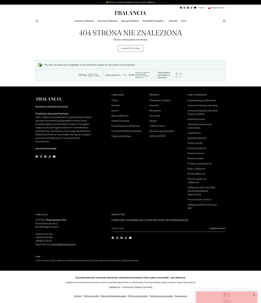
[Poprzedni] (99, 2)
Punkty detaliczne (197, 148)
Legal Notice (194, 132)
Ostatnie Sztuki (157, 125)
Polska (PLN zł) (217, 8)
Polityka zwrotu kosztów (161, 296)
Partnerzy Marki (196, 158)
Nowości (154, 105)
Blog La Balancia (119, 115)
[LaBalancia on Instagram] (184, 7)
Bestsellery (155, 110)
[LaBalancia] (130, 13)
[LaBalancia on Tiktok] (191, 7)
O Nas (114, 100)
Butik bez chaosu (196, 119)
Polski (201, 8)
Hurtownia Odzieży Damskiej (126, 131)
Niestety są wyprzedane (162, 131)
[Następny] (162, 2)
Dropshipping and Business (125, 125)
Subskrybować (217, 228)
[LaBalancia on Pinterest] (188, 7)
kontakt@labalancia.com (63, 244)
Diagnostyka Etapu (121, 136)
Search (115, 110)
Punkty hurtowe (196, 153)
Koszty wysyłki (195, 143)
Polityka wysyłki (91, 296)
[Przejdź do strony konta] (224, 21)
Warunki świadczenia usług (113, 296)
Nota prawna (181, 296)
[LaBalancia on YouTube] (195, 7)
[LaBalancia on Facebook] (181, 7)
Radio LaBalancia (196, 168)
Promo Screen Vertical (199, 199)
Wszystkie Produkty (160, 100)
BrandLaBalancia (196, 173)
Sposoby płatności (197, 138)
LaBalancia (60, 260)
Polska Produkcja (120, 120)
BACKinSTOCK (158, 136)
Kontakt (115, 105)
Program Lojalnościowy (200, 163)
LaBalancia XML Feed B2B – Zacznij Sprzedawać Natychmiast (202, 191)
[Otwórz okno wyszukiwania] (37, 21)
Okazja (153, 120)
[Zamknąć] (254, 295)
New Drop (155, 115)
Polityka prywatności (138, 296)
